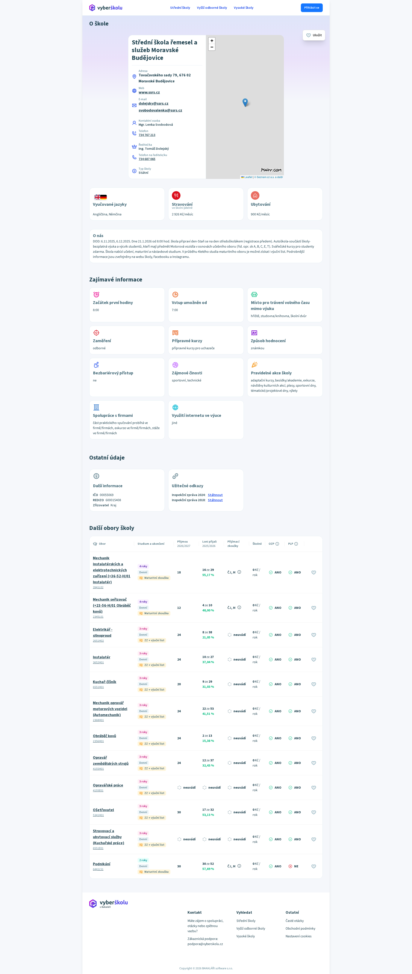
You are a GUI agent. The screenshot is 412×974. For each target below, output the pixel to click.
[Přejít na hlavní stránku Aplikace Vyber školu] (106, 7)
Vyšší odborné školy (212, 7)
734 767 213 (147, 135)
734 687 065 (147, 159)
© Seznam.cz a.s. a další (268, 177)
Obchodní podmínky (300, 928)
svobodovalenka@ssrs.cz (160, 110)
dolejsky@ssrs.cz (153, 103)
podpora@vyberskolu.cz (205, 944)
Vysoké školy (243, 7)
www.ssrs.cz (149, 92)
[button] (245, 102)
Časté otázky (295, 920)
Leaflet (248, 177)
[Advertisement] (69, 90)
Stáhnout (215, 495)
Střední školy (180, 7)
